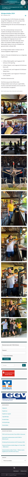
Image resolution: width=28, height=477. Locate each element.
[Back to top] (25, 474)
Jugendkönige (5, 416)
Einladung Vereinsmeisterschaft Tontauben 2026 (13, 442)
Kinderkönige (5, 419)
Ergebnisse (4, 411)
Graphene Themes (12, 475)
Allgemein (4, 408)
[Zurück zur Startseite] (14, 2)
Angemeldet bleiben (8, 355)
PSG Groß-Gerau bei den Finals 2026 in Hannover (13, 434)
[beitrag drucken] (25, 15)
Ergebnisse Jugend (6, 413)
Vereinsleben (5, 425)
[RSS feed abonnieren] (14, 468)
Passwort (4, 350)
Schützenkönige (5, 422)
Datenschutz (24, 471)
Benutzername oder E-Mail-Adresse (10, 345)
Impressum (16, 471)
